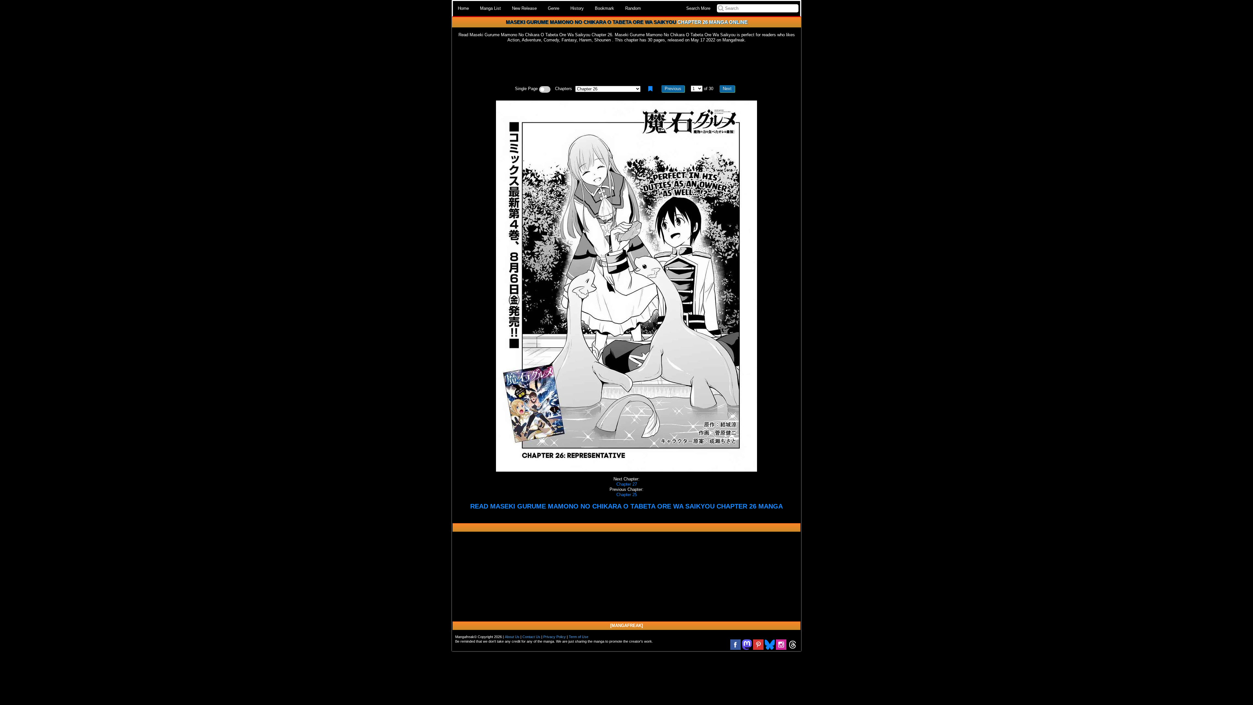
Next (727, 88)
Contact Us (531, 637)
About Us (512, 637)
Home (463, 8)
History (577, 8)
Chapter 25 (626, 494)
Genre (553, 8)
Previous (673, 88)
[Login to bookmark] (650, 89)
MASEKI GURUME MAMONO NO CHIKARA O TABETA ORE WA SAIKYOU (591, 22)
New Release (524, 8)
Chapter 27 (626, 484)
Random (633, 8)
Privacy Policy (554, 637)
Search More (698, 8)
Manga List (490, 8)
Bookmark (604, 8)
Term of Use (578, 637)
